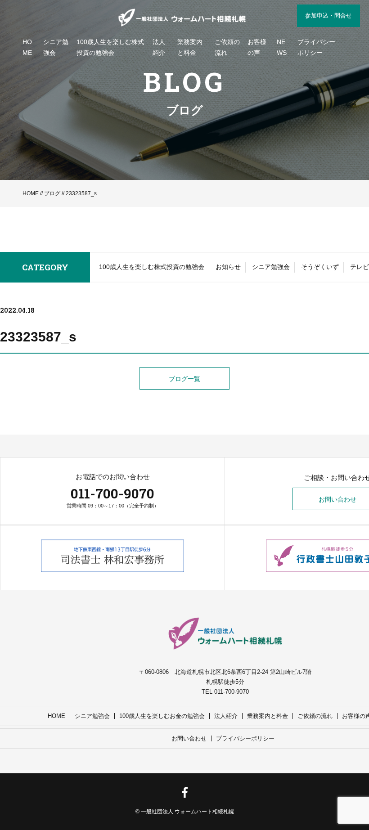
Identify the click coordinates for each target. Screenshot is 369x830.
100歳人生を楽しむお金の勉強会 (162, 716)
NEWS (282, 47)
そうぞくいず (320, 266)
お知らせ (228, 266)
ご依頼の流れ (227, 47)
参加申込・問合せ (328, 15)
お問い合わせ (189, 738)
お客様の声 (257, 47)
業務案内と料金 (189, 47)
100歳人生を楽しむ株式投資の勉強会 (110, 47)
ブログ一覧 (184, 378)
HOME (27, 47)
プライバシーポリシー (316, 47)
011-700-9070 (112, 493)
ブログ (52, 193)
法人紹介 (159, 47)
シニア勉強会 (55, 47)
